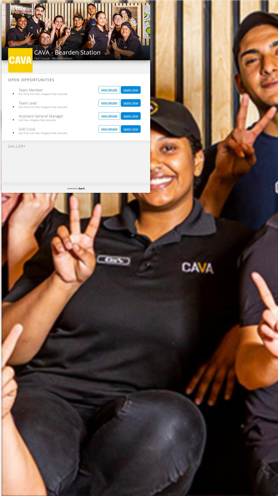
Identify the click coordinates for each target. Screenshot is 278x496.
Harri (81, 188)
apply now (131, 90)
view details (109, 90)
